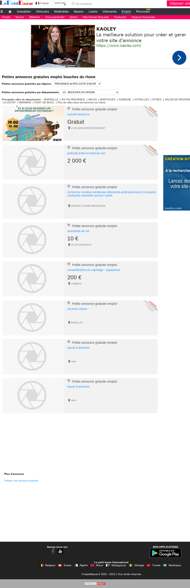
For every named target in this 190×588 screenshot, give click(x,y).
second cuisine (77, 308)
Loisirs (93, 11)
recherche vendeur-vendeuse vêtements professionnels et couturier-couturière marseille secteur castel (112, 194)
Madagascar (119, 565)
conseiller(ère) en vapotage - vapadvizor (93, 269)
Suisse (67, 565)
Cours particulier (55, 17)
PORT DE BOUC (44, 102)
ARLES (92, 99)
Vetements (110, 11)
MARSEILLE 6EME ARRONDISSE (88, 206)
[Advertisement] (80, 443)
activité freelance (78, 114)
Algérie (84, 565)
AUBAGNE (125, 99)
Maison (78, 11)
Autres (73, 17)
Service (19, 17)
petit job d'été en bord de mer (86, 153)
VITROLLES (142, 99)
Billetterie (34, 17)
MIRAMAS (25, 102)
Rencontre (143, 11)
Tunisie (156, 565)
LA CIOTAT (9, 102)
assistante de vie (78, 231)
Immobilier (24, 11)
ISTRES (156, 99)
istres (73, 361)
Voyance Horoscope (143, 17)
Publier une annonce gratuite (21, 480)
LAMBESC (76, 283)
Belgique (50, 565)
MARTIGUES (107, 99)
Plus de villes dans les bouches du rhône (81, 102)
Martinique (175, 565)
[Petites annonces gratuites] (16, 3)
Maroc (99, 565)
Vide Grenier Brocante (96, 17)
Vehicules (42, 11)
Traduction (120, 17)
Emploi (126, 11)
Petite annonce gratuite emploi (94, 109)
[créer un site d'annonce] (95, 584)
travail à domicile (78, 347)
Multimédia (61, 11)
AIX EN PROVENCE (73, 99)
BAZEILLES (77, 322)
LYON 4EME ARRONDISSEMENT (88, 128)
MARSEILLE (51, 99)
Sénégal (139, 565)
